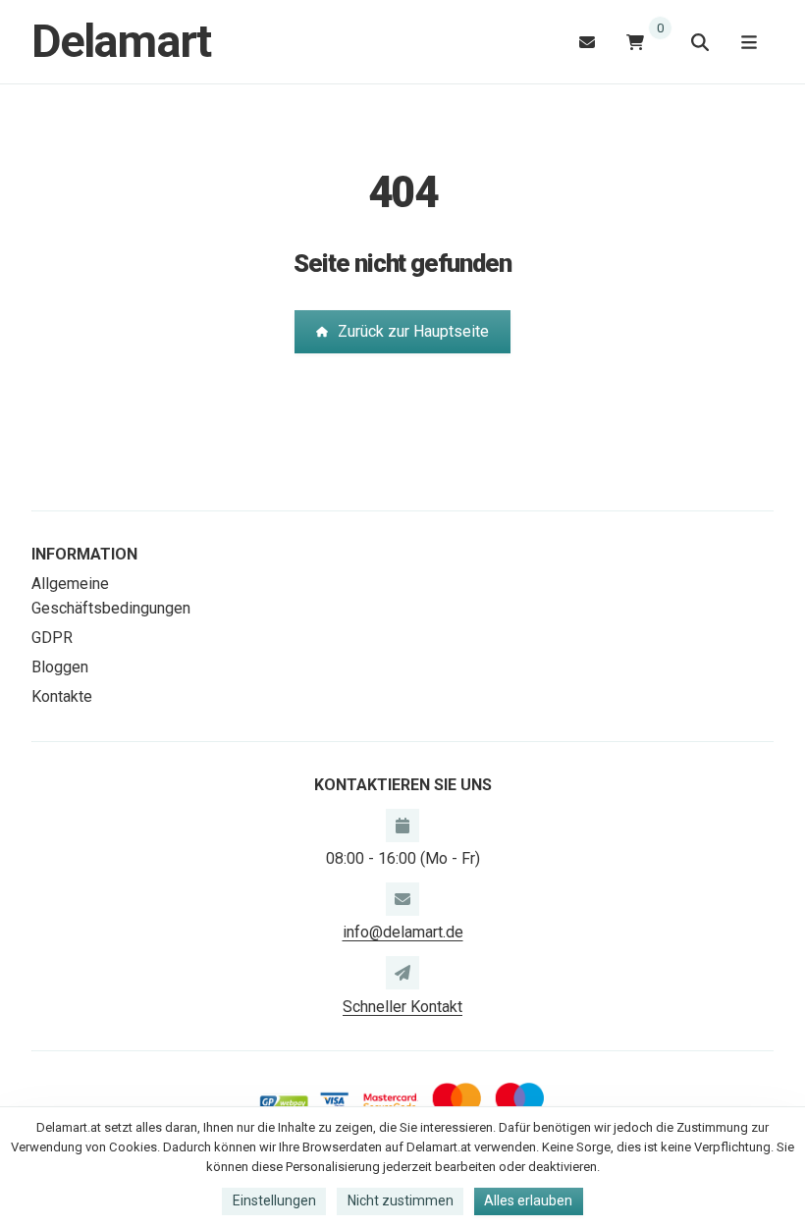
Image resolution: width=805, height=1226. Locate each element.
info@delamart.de (403, 932)
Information (84, 554)
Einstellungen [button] (274, 1200)
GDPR (52, 637)
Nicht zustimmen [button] (401, 1200)
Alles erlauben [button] (528, 1200)
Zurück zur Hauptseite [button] (413, 331)
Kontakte (61, 696)
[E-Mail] (587, 42)
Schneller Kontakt (402, 1006)
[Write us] (402, 972)
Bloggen (59, 667)
